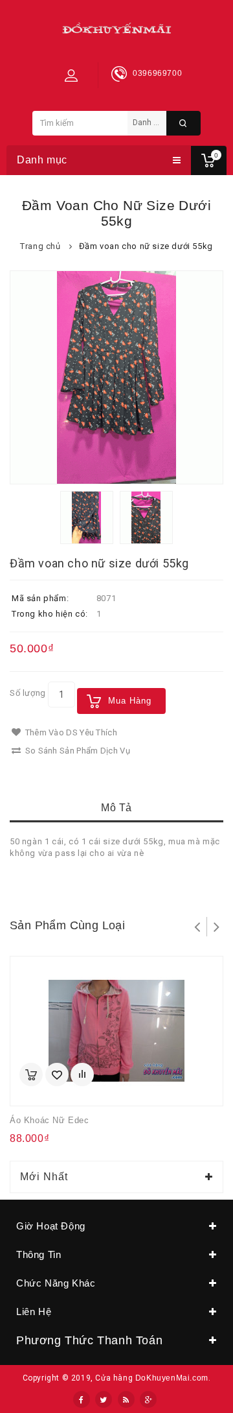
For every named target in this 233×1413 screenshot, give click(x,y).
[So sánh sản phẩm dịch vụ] (82, 1074)
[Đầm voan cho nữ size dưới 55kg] (116, 377)
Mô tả (116, 807)
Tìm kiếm (183, 123)
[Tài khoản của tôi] (71, 75)
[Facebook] (81, 1399)
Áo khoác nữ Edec (49, 1120)
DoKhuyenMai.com (171, 1378)
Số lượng (28, 693)
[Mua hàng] (31, 1074)
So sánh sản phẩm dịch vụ (76, 750)
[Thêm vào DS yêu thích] (57, 1074)
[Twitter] (103, 1399)
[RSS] (126, 1399)
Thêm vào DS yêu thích (70, 732)
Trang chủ (40, 246)
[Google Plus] (148, 1399)
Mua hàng (129, 701)
